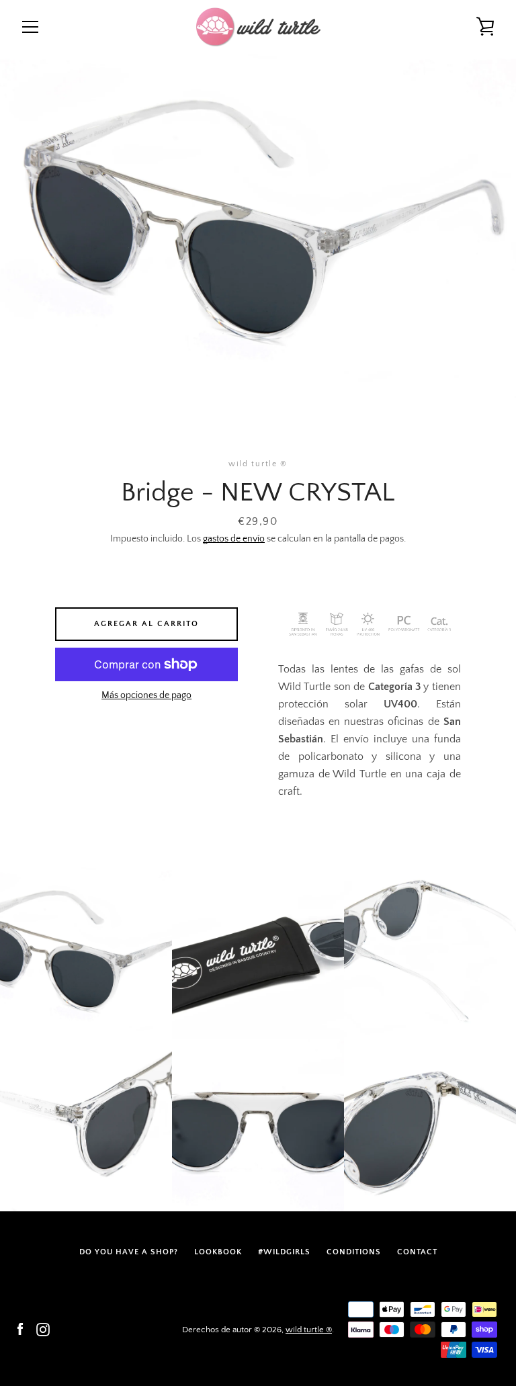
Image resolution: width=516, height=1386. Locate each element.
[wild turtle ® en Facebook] (20, 1329)
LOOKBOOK (218, 1252)
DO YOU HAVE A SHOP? (128, 1252)
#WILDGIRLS (284, 1252)
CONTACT (417, 1252)
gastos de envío (234, 538)
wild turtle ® (309, 1329)
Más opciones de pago (146, 695)
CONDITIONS (354, 1252)
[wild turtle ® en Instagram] (43, 1329)
